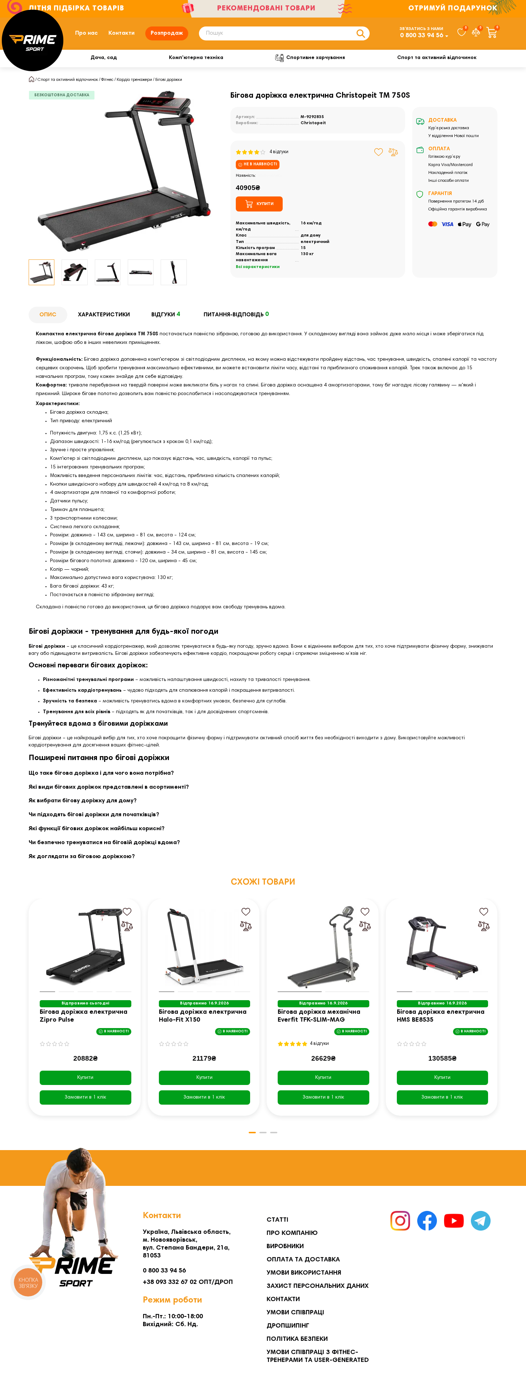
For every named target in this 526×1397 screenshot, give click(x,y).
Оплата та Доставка (303, 1260)
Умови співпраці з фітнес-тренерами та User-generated (318, 1356)
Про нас (86, 33)
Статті (277, 1220)
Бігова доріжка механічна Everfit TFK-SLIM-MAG (319, 1016)
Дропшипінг (288, 1326)
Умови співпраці (295, 1313)
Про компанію (292, 1233)
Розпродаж (167, 33)
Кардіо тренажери (134, 80)
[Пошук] (361, 33)
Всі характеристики (257, 267)
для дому (311, 235)
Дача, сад (104, 57)
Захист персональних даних (318, 1286)
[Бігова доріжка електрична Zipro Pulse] (85, 947)
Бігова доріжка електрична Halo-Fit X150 (203, 1016)
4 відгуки (277, 152)
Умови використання (304, 1273)
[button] (29, 1012)
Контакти (121, 33)
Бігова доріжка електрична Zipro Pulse (83, 1016)
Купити (85, 1077)
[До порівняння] (393, 152)
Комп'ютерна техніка (196, 57)
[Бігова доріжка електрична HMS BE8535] (442, 947)
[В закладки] (378, 152)
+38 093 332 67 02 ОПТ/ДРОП (188, 1282)
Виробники (285, 1246)
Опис (48, 315)
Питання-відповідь (236, 314)
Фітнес (107, 80)
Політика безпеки (297, 1339)
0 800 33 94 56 (421, 36)
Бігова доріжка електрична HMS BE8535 (440, 1016)
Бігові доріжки (168, 80)
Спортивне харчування (315, 57)
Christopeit (313, 123)
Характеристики (104, 315)
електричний (315, 242)
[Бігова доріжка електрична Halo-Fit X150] (204, 947)
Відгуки (165, 314)
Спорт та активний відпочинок (437, 57)
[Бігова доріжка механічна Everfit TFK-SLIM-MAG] (323, 947)
